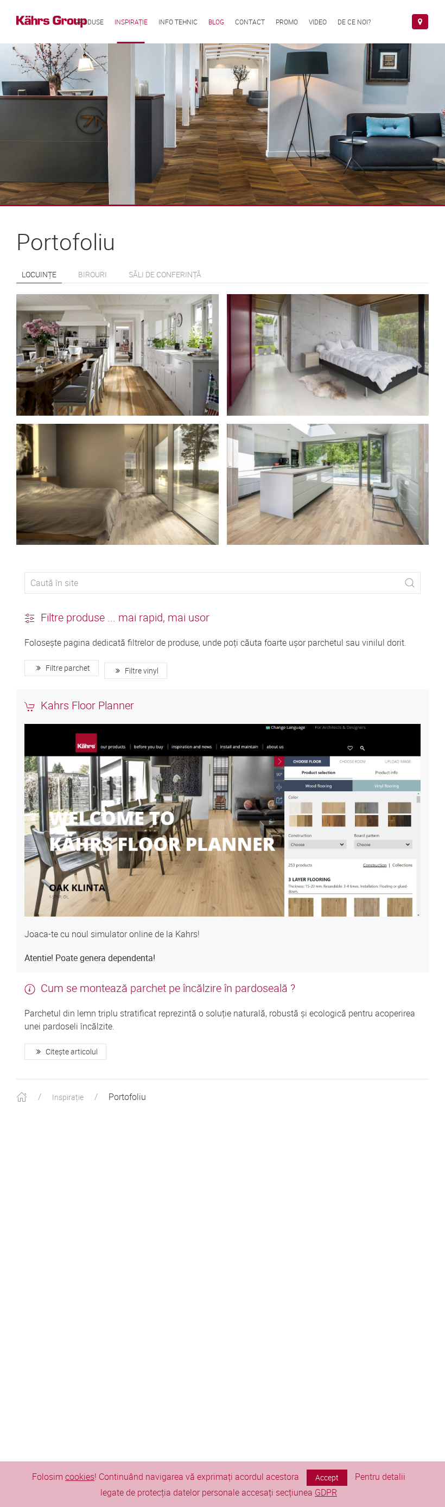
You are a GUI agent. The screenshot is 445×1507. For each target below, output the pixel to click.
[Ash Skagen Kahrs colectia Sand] (117, 484)
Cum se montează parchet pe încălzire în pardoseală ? (168, 988)
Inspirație (131, 21)
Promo (287, 21)
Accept (327, 1477)
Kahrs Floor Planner (87, 705)
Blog (216, 21)
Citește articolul (71, 1051)
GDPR (326, 1492)
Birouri (92, 274)
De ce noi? (354, 21)
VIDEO (318, 21)
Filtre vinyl (140, 670)
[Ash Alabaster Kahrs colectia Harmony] (328, 355)
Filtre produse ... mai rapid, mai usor (125, 617)
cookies (79, 1477)
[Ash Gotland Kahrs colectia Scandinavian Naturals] (117, 355)
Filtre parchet (67, 668)
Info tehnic (178, 21)
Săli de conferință (165, 274)
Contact (250, 21)
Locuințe (39, 274)
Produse (89, 21)
